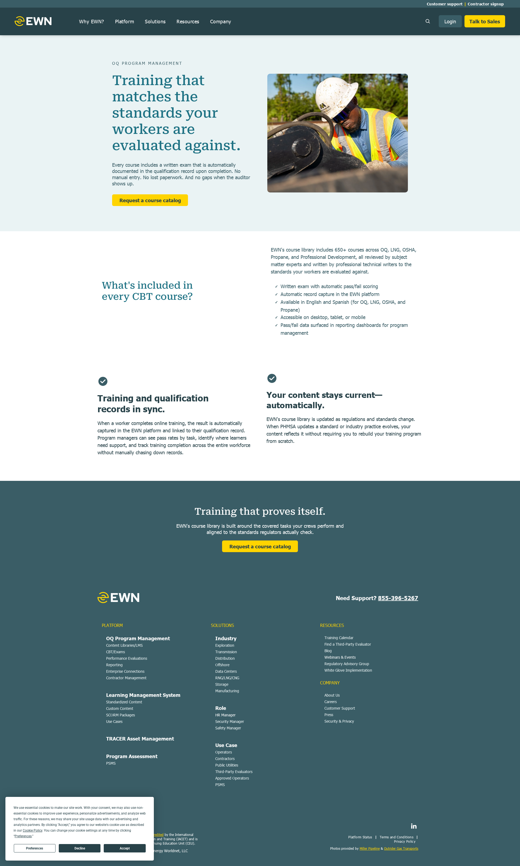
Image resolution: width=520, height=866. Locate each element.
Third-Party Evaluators (233, 771)
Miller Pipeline (370, 848)
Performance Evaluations (126, 658)
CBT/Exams (115, 651)
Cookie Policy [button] (32, 830)
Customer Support (339, 708)
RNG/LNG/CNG (227, 677)
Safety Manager (228, 727)
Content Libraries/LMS (124, 645)
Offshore (222, 664)
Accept (125, 848)
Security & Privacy (339, 721)
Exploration (224, 645)
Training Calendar (338, 637)
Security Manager (229, 721)
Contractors (225, 758)
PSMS (111, 763)
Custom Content (119, 708)
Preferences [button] (23, 836)
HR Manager (225, 714)
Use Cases (114, 721)
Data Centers (226, 671)
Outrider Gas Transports (401, 848)
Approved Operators (232, 778)
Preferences (34, 848)
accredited (156, 834)
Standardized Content (124, 701)
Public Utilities (226, 765)
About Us (332, 695)
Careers (330, 701)
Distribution (225, 658)
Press (328, 714)
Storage (221, 684)
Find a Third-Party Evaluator (347, 644)
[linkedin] (413, 826)
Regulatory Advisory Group (346, 663)
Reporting (114, 664)
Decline (79, 848)
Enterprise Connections (125, 671)
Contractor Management (126, 677)
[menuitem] (446, 3)
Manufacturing (227, 690)
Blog (328, 650)
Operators (223, 752)
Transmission (226, 651)
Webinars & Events (340, 657)
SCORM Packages (120, 714)
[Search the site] (427, 21)
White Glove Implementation (348, 670)
